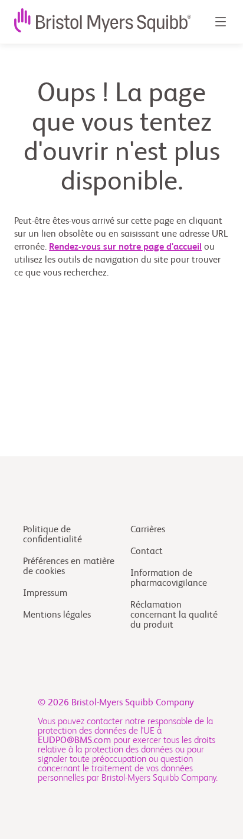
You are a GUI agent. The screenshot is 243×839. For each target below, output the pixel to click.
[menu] (220, 22)
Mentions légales (57, 615)
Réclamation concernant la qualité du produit (174, 615)
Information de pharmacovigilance (168, 578)
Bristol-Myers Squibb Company (132, 703)
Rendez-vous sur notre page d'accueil (125, 247)
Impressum (45, 593)
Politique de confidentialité (52, 535)
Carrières (147, 530)
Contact (146, 551)
